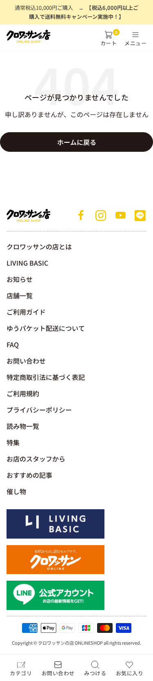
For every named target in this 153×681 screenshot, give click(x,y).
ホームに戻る (76, 142)
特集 (13, 442)
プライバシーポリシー (39, 410)
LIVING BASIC (27, 263)
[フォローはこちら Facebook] (81, 215)
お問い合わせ (26, 361)
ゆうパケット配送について (46, 328)
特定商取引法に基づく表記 (46, 377)
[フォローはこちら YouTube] (120, 215)
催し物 (16, 491)
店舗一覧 (20, 295)
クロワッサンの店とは (39, 246)
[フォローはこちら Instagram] (100, 215)
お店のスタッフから (36, 459)
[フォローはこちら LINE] (139, 215)
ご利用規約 (23, 393)
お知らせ (20, 279)
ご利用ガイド (26, 312)
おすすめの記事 (29, 475)
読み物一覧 (23, 426)
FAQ (13, 344)
